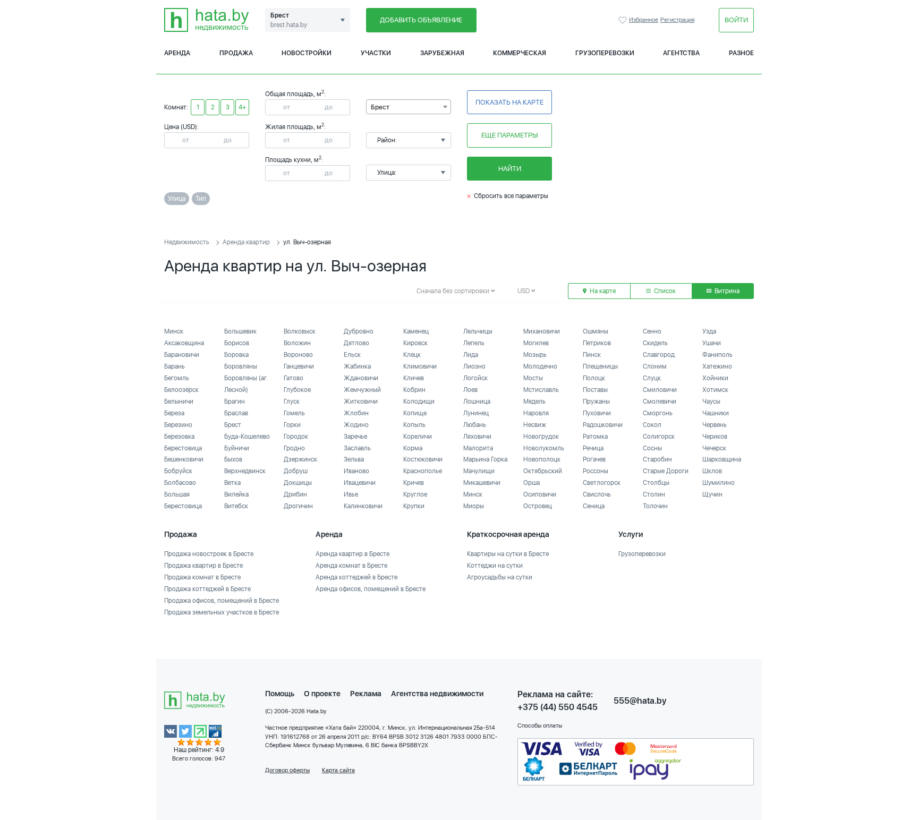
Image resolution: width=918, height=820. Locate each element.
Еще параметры (509, 135)
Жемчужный (362, 390)
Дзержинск (300, 459)
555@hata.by (640, 701)
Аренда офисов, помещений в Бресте (371, 589)
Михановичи (541, 331)
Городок (296, 436)
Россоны (595, 471)
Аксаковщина (184, 343)
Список (664, 291)
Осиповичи (539, 494)
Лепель (473, 343)
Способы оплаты (539, 725)
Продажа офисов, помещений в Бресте (221, 600)
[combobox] (408, 106)
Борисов (236, 343)
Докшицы (298, 482)
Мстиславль (541, 390)
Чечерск (714, 448)
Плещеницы (600, 366)
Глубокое (297, 390)
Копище (415, 413)
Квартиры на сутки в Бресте (508, 554)
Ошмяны (595, 331)
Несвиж (534, 425)
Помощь (279, 693)
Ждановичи (361, 378)
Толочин (655, 506)
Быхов (233, 459)
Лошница (476, 401)
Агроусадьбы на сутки (499, 577)
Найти (509, 169)
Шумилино (718, 482)
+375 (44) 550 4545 (557, 707)
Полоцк (594, 378)
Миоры (473, 506)
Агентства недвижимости (437, 693)
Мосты (533, 378)
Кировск (415, 343)
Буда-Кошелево (247, 436)
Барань (174, 366)
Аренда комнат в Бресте (351, 565)
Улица (176, 198)
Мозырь (535, 354)
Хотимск (715, 390)
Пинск (592, 354)
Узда (709, 331)
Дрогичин (298, 506)
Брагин (234, 401)
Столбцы (656, 482)
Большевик (240, 331)
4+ (242, 107)
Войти (736, 20)
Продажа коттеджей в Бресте (207, 589)
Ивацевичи (360, 482)
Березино (178, 425)
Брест (232, 425)
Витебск (236, 506)
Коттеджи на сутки (495, 565)
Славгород (659, 354)
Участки (376, 53)
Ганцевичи (299, 366)
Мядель (534, 401)
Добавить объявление (421, 20)
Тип (201, 198)
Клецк (412, 354)
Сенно (652, 331)
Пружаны (596, 401)
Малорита (478, 448)
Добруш (296, 471)
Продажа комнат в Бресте (202, 577)
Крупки (413, 506)
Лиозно (474, 366)
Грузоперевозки (604, 53)
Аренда (177, 53)
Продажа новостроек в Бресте (208, 554)
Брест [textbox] (380, 107)
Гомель (294, 413)
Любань (474, 425)
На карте (602, 291)
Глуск (292, 401)
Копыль (414, 425)
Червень (714, 425)
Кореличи (417, 436)
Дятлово (356, 343)
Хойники (715, 378)
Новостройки (307, 53)
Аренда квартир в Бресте (352, 554)
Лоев (470, 390)
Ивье (351, 494)
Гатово (293, 378)
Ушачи (711, 343)
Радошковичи (603, 425)
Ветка (232, 482)
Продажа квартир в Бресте (203, 565)
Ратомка (595, 436)
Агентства (681, 53)
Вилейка (236, 494)
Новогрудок (541, 436)
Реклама (365, 693)
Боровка (236, 354)
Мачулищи (479, 471)
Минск (173, 331)
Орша (531, 482)
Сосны (652, 448)
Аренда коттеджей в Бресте (356, 577)
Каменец (416, 331)
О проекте (322, 693)
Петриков (597, 343)
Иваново (356, 471)
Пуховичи (597, 413)
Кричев (413, 482)
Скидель (655, 343)
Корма (412, 448)
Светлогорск (601, 482)
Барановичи (181, 354)
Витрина (726, 291)
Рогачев (594, 459)
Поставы (595, 390)
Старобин (657, 459)
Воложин (297, 343)
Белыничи (178, 401)
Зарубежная (442, 53)
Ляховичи (477, 436)
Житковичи (361, 401)
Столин (654, 494)
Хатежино (717, 366)
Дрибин (295, 494)
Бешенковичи (183, 459)
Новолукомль (543, 448)
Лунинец (476, 413)
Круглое (415, 494)
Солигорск (659, 436)
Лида (470, 354)
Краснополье (422, 471)
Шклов (712, 471)
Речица (593, 448)
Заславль (357, 448)
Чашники (715, 413)
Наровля (536, 413)
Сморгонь (658, 413)
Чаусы (711, 401)
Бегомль (176, 378)
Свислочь (597, 494)
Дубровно (358, 331)
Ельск (352, 354)
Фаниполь (717, 354)
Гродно (294, 448)
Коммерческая (519, 53)
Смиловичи (660, 390)
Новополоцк (541, 459)
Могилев (536, 343)
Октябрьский (542, 471)
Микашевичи (481, 482)
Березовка (179, 436)
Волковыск (300, 331)
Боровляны (240, 366)
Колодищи (419, 401)
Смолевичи (659, 401)
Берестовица (183, 448)
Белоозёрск (181, 390)
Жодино (356, 425)
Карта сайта (338, 770)
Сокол (652, 425)
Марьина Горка (485, 459)
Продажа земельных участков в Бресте (221, 612)
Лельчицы (477, 331)
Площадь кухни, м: (294, 160)
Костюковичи (423, 459)
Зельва (354, 459)
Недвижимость (186, 242)
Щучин (712, 494)
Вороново (298, 354)
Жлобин (356, 413)
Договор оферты (287, 770)
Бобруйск (178, 471)
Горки (292, 425)
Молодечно (540, 366)
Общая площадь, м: (295, 94)
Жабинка (357, 366)
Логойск (475, 378)
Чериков (714, 436)
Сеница (594, 506)
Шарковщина (721, 459)
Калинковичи (363, 506)
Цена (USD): (181, 127)
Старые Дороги (665, 471)
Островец (537, 506)
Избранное (623, 20)
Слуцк (652, 378)
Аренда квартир (246, 242)
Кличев (413, 378)
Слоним (655, 366)
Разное (741, 53)
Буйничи (236, 448)
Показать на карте (509, 102)
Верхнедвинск (245, 471)
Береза (174, 413)
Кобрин (414, 390)
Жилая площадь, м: (295, 127)
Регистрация (677, 19)
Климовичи (420, 366)
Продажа (236, 53)
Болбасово (180, 482)
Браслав (236, 413)
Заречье (355, 436)
